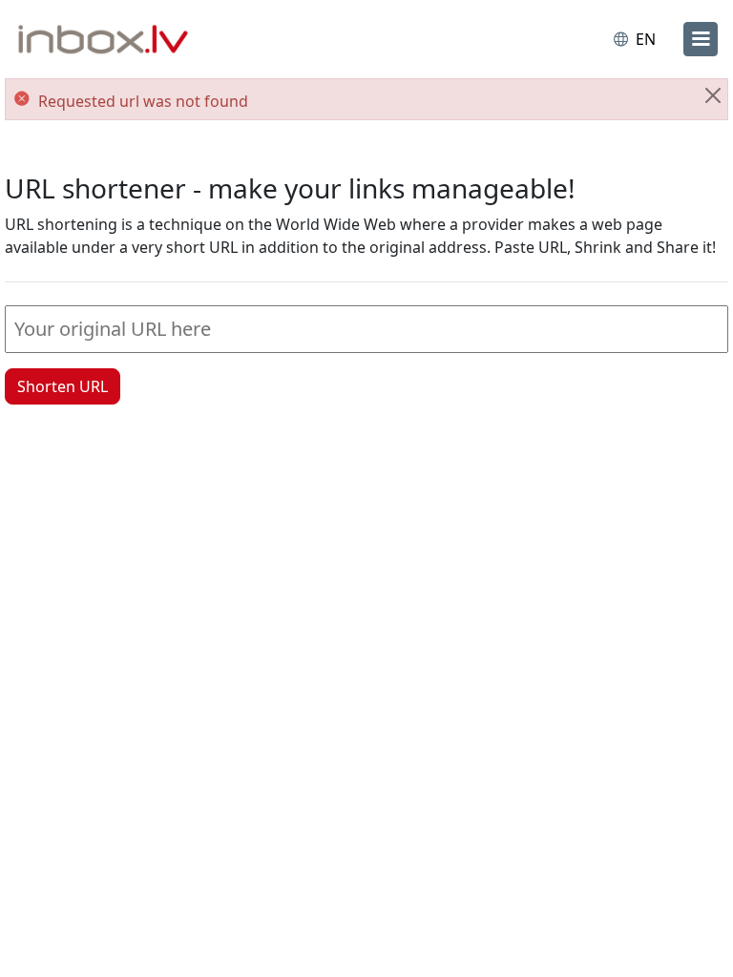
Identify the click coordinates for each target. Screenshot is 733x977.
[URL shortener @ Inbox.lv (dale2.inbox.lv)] (103, 41)
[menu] (700, 39)
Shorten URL (62, 386)
